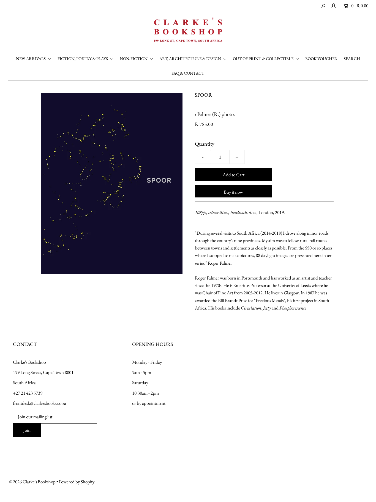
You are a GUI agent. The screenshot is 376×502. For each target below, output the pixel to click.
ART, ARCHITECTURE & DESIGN (190, 58)
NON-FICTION (134, 58)
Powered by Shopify (76, 482)
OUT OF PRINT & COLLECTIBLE (263, 58)
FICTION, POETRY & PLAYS (83, 58)
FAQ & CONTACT (187, 73)
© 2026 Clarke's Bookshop (32, 482)
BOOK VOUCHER (321, 58)
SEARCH (352, 58)
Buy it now (233, 192)
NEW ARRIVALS (31, 58)
